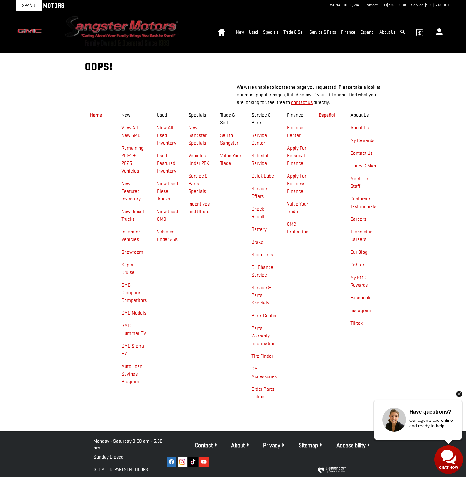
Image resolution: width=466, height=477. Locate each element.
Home (96, 115)
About (238, 445)
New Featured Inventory (131, 191)
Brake (257, 242)
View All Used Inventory (166, 135)
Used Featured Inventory (166, 163)
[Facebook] (171, 462)
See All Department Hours (121, 469)
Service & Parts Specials (198, 183)
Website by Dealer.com (332, 470)
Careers (358, 219)
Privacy (271, 445)
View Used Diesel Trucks (167, 191)
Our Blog (358, 252)
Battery (259, 229)
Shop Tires (262, 255)
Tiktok (356, 323)
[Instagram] (182, 462)
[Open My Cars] (437, 32)
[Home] (31, 32)
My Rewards (362, 141)
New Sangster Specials (197, 135)
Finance (348, 32)
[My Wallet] (419, 32)
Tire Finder (262, 356)
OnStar (357, 265)
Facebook (360, 298)
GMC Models (133, 313)
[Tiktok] (193, 462)
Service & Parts (322, 32)
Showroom (132, 252)
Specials (270, 32)
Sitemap (308, 445)
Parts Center (264, 316)
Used (253, 32)
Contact (204, 445)
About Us (387, 32)
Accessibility (351, 445)
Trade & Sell (293, 32)
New (240, 32)
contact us (302, 103)
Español (28, 5)
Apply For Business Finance (296, 183)
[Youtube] (204, 462)
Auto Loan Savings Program (131, 374)
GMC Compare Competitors (134, 293)
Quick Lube (262, 176)
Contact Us (361, 153)
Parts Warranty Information (263, 336)
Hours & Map (363, 166)
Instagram (360, 311)
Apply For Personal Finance (296, 156)
